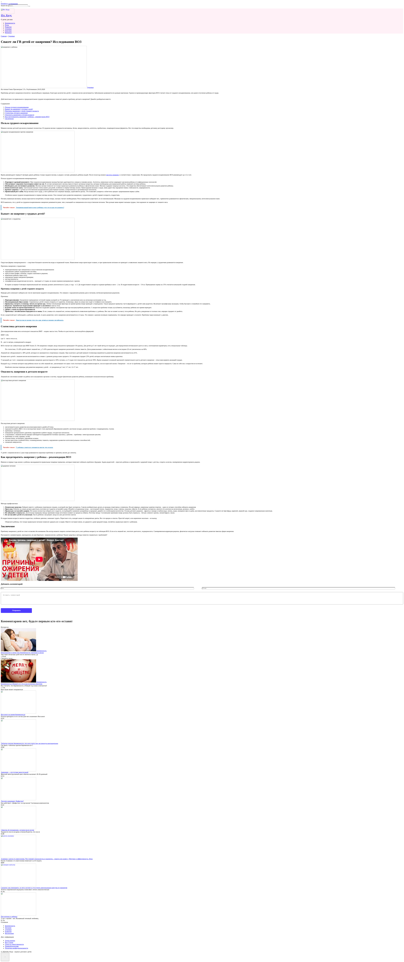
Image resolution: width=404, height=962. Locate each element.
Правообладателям (12, 946)
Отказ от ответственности (14, 944)
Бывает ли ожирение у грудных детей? (19, 109)
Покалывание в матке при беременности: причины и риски (22, 653)
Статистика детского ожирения (16, 113)
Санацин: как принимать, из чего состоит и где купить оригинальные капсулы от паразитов (34, 888)
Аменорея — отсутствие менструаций (14, 772)
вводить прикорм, (112, 175)
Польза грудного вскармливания (17, 107)
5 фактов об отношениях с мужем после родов (17, 830)
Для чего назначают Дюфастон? (12, 801)
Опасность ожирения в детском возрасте (19, 115)
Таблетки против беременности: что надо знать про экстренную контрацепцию (29, 743)
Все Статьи (9, 942)
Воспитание (9, 933)
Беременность (10, 23)
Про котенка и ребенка (9, 916)
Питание (8, 928)
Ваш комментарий (5, 590)
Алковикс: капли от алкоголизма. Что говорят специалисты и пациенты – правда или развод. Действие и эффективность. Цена (47, 859)
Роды (7, 25)
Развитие (8, 27)
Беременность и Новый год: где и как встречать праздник (21, 684)
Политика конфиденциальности (16, 948)
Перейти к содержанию (9, 4)
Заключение (9, 119)
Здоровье (8, 29)
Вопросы (8, 32)
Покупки (8, 31)
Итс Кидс (6, 15)
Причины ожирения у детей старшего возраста (22, 111)
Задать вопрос (10, 940)
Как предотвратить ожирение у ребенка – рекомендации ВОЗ (27, 117)
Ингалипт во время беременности (13, 714)
